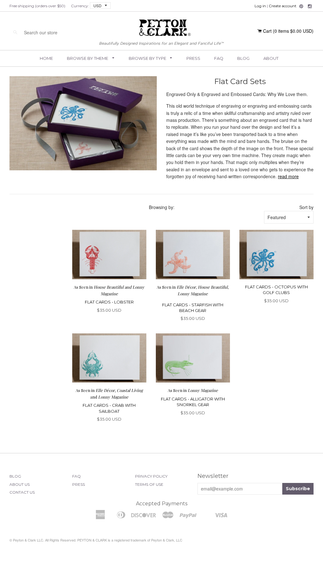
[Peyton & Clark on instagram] (310, 6)
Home (46, 58)
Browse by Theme (88, 58)
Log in (260, 5)
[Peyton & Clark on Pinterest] (301, 6)
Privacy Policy (151, 476)
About (271, 58)
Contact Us (22, 492)
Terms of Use (149, 484)
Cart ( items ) (288, 31)
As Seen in (193, 390)
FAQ (218, 58)
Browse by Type (148, 58)
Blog (243, 58)
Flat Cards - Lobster (109, 301)
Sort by (306, 207)
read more (288, 176)
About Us (19, 484)
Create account (283, 5)
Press (193, 58)
